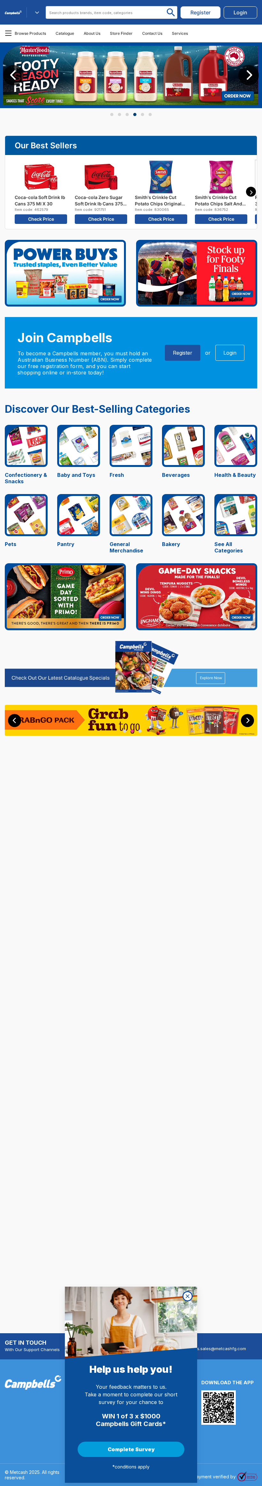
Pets (10, 544)
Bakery (171, 544)
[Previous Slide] (13, 75)
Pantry (65, 544)
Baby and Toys (76, 475)
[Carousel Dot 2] (119, 114)
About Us (92, 33)
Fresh (117, 475)
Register (182, 353)
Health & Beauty (235, 475)
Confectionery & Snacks (26, 478)
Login (229, 353)
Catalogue (65, 33)
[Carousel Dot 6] (150, 114)
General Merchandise (126, 547)
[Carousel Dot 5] (142, 114)
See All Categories (228, 547)
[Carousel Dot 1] (112, 114)
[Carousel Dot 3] (127, 114)
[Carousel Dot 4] (135, 114)
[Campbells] (13, 12)
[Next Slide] (248, 75)
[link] (200, 12)
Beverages (176, 475)
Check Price (41, 219)
